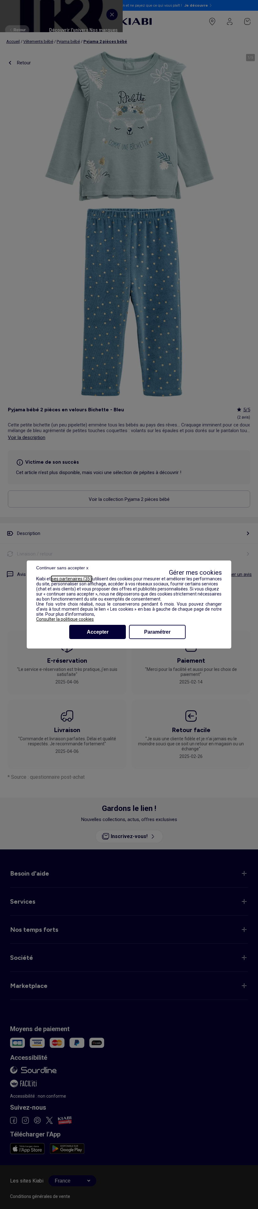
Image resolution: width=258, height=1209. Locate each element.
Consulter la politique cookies (65, 619)
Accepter (98, 632)
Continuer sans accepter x (62, 567)
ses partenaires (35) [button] (72, 578)
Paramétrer (157, 632)
